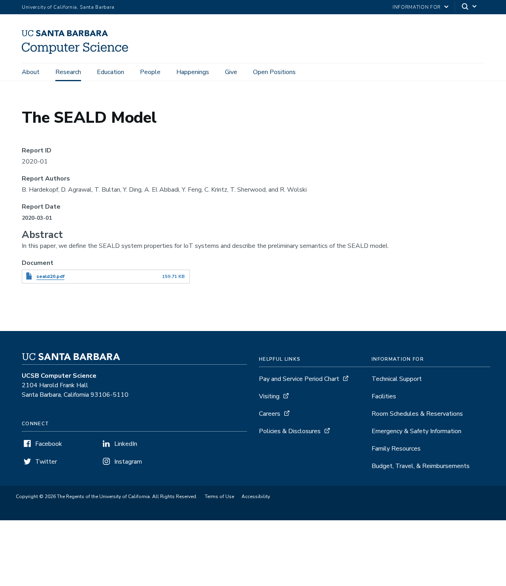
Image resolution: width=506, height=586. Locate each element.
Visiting (269, 396)
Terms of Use (219, 496)
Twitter (46, 461)
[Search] (469, 7)
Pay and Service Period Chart (299, 379)
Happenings (192, 72)
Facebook (48, 444)
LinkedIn (125, 444)
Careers (269, 413)
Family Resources (396, 448)
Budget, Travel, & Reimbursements (421, 466)
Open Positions (274, 72)
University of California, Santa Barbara (68, 7)
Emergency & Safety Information (416, 431)
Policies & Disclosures (290, 431)
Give (231, 72)
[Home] (78, 52)
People (150, 72)
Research (68, 72)
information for (417, 7)
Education (110, 72)
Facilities (384, 396)
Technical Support (397, 379)
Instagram (128, 461)
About (31, 72)
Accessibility (256, 496)
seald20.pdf (50, 276)
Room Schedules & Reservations (417, 413)
